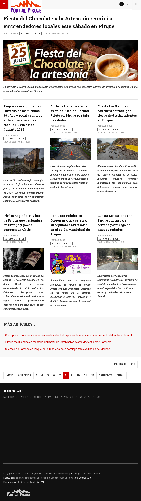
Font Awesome (10, 482)
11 (85, 375)
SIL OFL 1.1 (42, 482)
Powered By (19, 492)
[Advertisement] (70, 431)
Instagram (85, 397)
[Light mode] (121, 4)
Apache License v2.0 (81, 478)
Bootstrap (8, 478)
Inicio (10, 375)
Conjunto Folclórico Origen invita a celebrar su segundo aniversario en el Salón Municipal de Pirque (70, 225)
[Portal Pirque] (26, 4)
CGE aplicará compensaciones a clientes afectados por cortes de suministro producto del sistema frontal (68, 335)
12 (92, 375)
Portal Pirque (66, 473)
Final (120, 375)
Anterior (24, 375)
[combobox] (136, 4)
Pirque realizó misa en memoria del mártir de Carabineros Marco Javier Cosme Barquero (58, 342)
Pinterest (53, 397)
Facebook (8, 397)
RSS (98, 397)
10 (78, 375)
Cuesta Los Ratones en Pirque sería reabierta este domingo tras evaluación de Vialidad (57, 349)
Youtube (69, 397)
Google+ (38, 397)
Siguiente (105, 375)
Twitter (23, 397)
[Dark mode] (127, 4)
